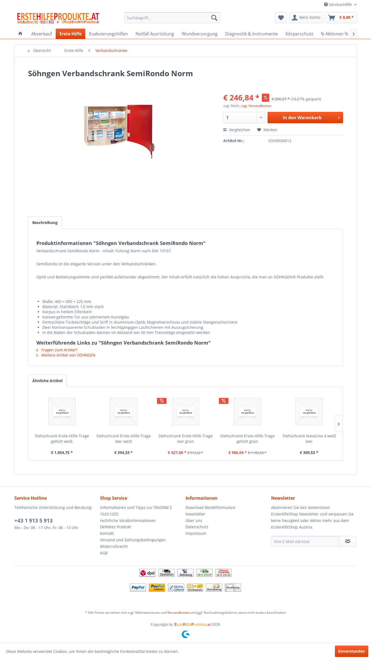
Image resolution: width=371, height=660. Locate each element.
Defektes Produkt (115, 526)
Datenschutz (197, 526)
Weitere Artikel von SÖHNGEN (68, 355)
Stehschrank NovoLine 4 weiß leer (309, 438)
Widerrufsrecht (114, 546)
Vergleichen (239, 129)
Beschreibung (45, 222)
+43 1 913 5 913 (33, 520)
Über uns (194, 520)
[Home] (20, 34)
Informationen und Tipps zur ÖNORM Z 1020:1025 (136, 511)
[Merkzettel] (281, 17)
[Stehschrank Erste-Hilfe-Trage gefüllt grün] (247, 411)
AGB (104, 552)
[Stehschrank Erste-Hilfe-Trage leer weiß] (124, 411)
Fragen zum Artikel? (58, 349)
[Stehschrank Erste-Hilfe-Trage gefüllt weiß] (62, 411)
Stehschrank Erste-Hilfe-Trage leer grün (185, 438)
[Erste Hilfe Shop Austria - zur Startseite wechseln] (58, 19)
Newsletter (195, 514)
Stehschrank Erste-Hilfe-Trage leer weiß (123, 438)
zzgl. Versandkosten (256, 105)
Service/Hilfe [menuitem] (340, 4)
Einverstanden (351, 651)
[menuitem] (172, 17)
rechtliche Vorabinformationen (128, 520)
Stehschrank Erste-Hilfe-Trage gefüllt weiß (62, 438)
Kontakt (107, 533)
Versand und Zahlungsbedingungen (133, 539)
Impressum (196, 533)
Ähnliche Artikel (47, 380)
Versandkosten (178, 612)
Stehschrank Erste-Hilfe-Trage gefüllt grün (247, 438)
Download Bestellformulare (210, 507)
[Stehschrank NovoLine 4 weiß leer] (309, 411)
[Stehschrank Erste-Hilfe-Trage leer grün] (185, 411)
